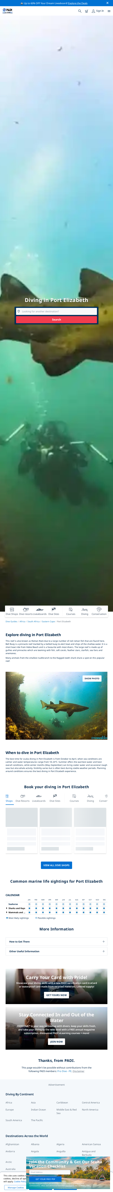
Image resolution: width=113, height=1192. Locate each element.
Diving (90, 800)
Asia (33, 1102)
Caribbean (62, 1102)
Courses (74, 800)
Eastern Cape (48, 621)
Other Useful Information (24, 951)
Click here (68, 1186)
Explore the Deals (78, 3)
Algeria (60, 1144)
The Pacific (37, 1120)
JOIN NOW (56, 1041)
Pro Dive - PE (64, 1071)
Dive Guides (11, 621)
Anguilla (60, 1151)
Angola (35, 1151)
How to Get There (19, 941)
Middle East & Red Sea (66, 1111)
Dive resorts (23, 800)
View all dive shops (56, 865)
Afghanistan (12, 1144)
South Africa (34, 621)
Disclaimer (78, 1071)
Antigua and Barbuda (88, 1153)
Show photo (92, 678)
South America (14, 1120)
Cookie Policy (20, 1181)
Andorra (10, 1151)
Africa (22, 621)
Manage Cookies (16, 1187)
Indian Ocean (38, 1109)
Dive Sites (55, 800)
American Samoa (91, 1144)
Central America (91, 1102)
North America (90, 1109)
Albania (35, 1144)
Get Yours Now (56, 995)
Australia (10, 1169)
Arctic (9, 1162)
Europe (10, 1109)
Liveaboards (39, 800)
